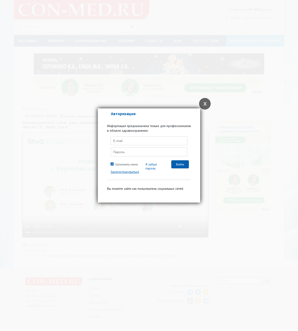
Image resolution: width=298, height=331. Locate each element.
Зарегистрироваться (125, 172)
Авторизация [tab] (123, 113)
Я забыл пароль (151, 166)
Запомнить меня (126, 164)
